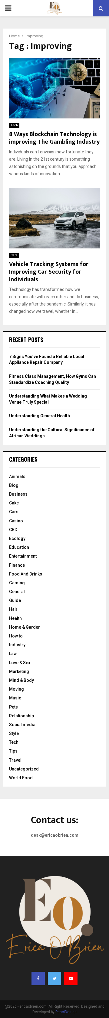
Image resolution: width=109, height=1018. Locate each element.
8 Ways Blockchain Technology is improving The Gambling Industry (54, 138)
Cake (14, 502)
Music (15, 697)
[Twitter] (54, 978)
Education (19, 547)
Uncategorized (24, 769)
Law (13, 653)
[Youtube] (71, 978)
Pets (13, 707)
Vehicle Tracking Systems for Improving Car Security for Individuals (48, 272)
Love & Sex (19, 662)
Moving (16, 689)
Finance (17, 565)
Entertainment (23, 556)
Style (14, 733)
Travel (15, 760)
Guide (15, 600)
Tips (13, 751)
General (17, 591)
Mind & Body (21, 680)
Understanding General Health (39, 415)
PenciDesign (66, 1012)
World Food (21, 777)
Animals (17, 476)
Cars (14, 255)
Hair (13, 609)
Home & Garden (25, 627)
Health (15, 618)
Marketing (19, 671)
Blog (13, 485)
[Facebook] (38, 978)
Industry (17, 644)
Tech (14, 125)
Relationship (21, 715)
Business (18, 494)
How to (16, 636)
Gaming (17, 582)
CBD (13, 529)
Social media (22, 724)
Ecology (17, 538)
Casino (16, 520)
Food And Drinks (25, 574)
